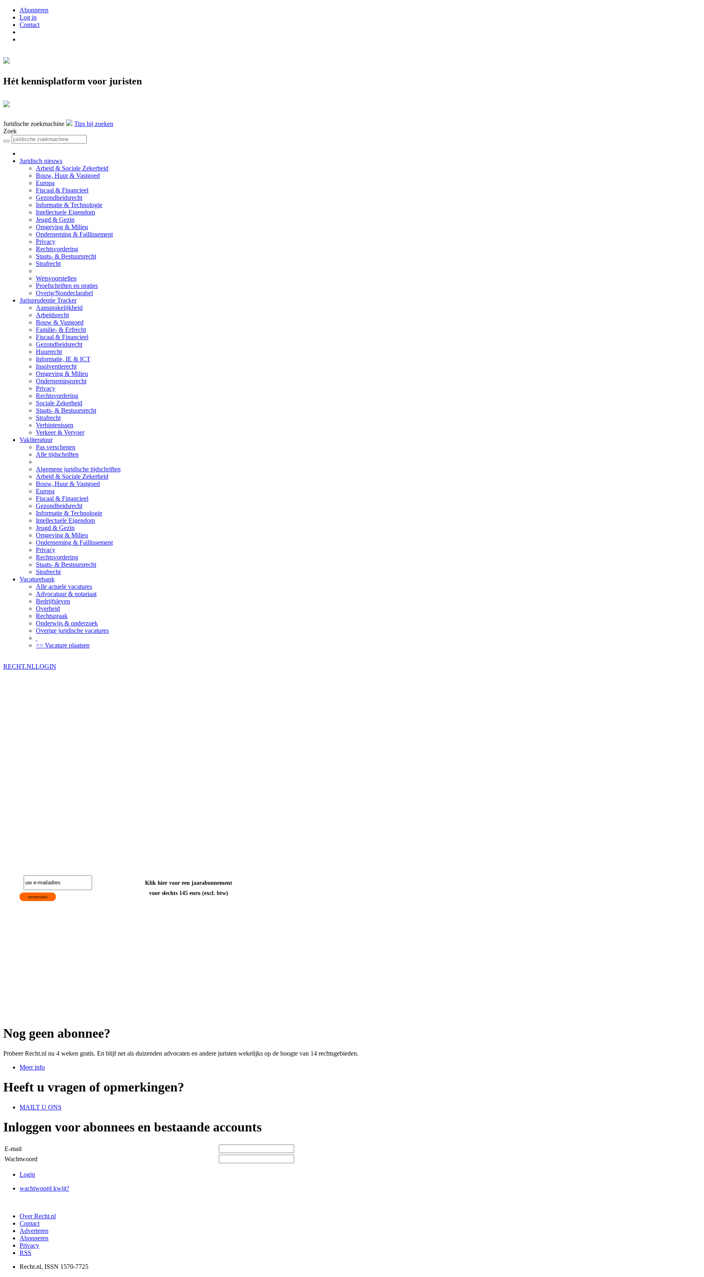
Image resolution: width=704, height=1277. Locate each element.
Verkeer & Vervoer (60, 432)
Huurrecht (49, 351)
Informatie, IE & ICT (63, 359)
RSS (25, 1252)
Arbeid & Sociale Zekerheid (72, 168)
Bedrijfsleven (53, 601)
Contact (30, 24)
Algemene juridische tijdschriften (78, 469)
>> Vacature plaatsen (63, 645)
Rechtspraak (52, 615)
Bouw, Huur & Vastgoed (68, 175)
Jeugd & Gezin (55, 219)
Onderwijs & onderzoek (67, 623)
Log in (28, 17)
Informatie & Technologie (69, 204)
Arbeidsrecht (52, 315)
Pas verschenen (55, 447)
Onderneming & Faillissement (74, 234)
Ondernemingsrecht (61, 381)
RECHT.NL (19, 666)
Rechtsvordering (57, 248)
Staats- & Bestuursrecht (66, 256)
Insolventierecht (56, 366)
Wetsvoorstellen (56, 278)
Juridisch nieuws (41, 160)
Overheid (48, 608)
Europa (45, 182)
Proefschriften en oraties (67, 285)
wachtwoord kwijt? (44, 1188)
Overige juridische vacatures (72, 630)
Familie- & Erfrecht (61, 329)
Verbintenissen (54, 425)
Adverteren (34, 1230)
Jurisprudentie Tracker (48, 300)
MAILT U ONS (41, 1107)
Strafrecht (48, 263)
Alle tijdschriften (57, 454)
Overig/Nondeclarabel (64, 292)
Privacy (45, 241)
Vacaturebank (37, 579)
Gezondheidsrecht (59, 197)
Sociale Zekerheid (59, 403)
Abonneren (34, 10)
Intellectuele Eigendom (65, 212)
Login (27, 1174)
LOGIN (45, 666)
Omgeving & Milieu (62, 226)
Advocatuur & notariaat (66, 593)
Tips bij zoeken (93, 123)
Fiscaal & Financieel (62, 190)
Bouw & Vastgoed (60, 322)
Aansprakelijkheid (59, 307)
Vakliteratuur (36, 439)
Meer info (32, 1067)
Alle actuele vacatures (64, 586)
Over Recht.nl (38, 1216)
